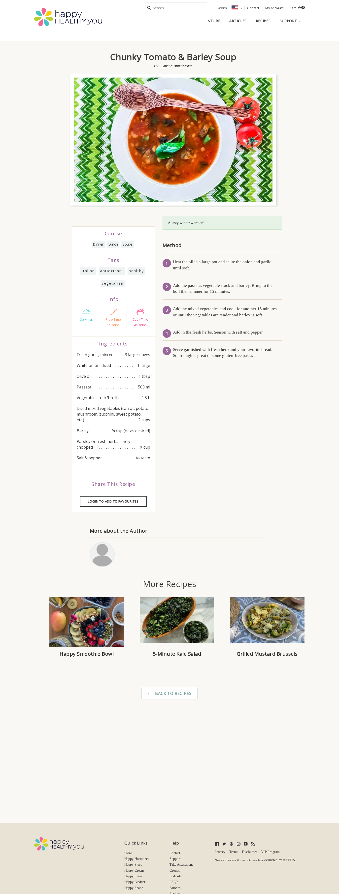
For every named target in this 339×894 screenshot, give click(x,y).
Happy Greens (134, 870)
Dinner (98, 244)
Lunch (113, 244)
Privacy (220, 852)
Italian (88, 270)
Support (292, 20)
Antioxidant (112, 270)
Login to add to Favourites (113, 501)
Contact (175, 853)
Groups (175, 870)
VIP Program (270, 852)
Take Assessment (181, 864)
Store (214, 20)
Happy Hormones (136, 859)
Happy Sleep (133, 864)
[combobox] (176, 7)
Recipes (263, 20)
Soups (128, 244)
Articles (238, 20)
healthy (136, 270)
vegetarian (113, 283)
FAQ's (174, 882)
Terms (233, 852)
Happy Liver (133, 876)
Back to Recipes (173, 693)
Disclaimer (249, 852)
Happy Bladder (134, 882)
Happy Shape (133, 888)
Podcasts (175, 876)
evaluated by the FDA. (280, 860)
